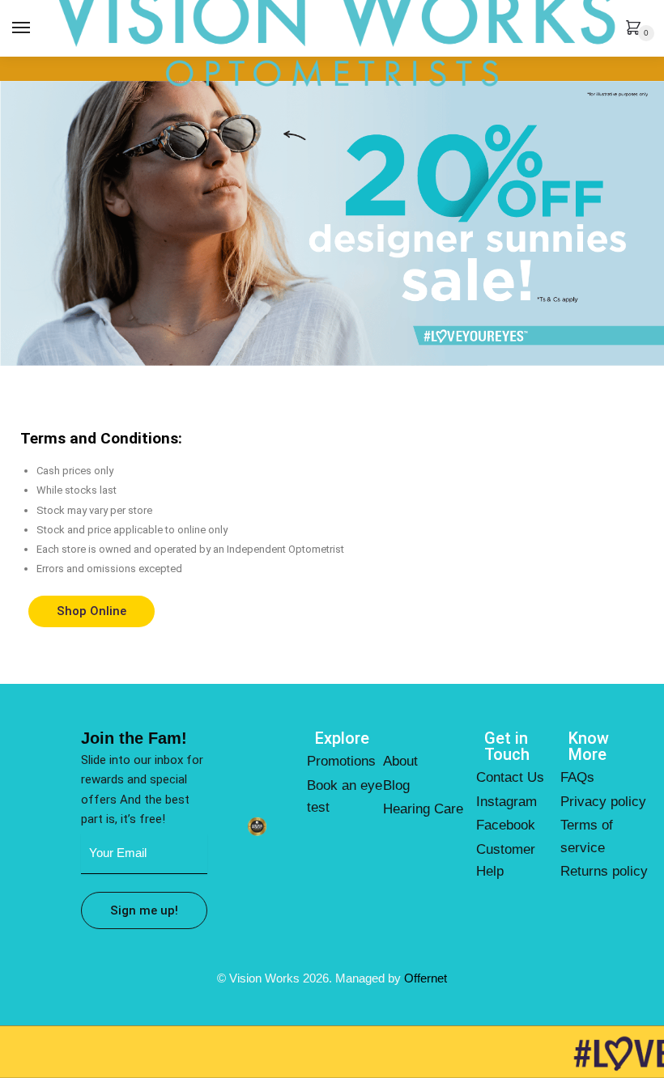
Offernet (425, 978)
